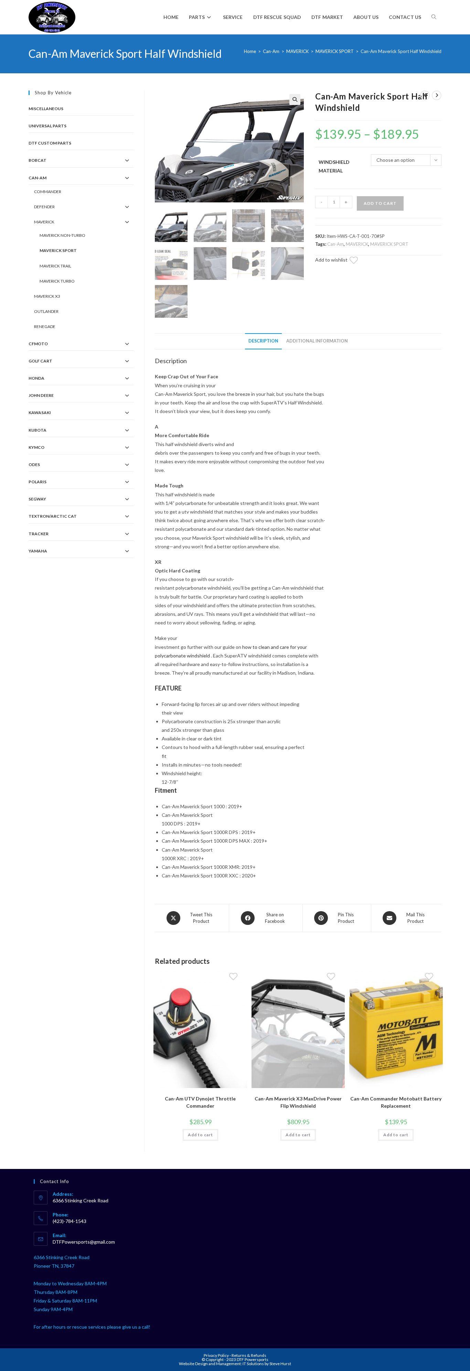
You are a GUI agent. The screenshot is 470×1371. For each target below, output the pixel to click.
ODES (34, 464)
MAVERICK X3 (47, 296)
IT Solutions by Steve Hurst (267, 1363)
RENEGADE (44, 326)
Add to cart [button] (200, 1134)
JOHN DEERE (41, 395)
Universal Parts (47, 125)
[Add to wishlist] (358, 261)
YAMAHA (38, 550)
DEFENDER (44, 206)
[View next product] (436, 95)
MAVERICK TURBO (57, 281)
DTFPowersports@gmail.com (84, 1242)
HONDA (36, 378)
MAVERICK (297, 51)
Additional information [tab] (317, 341)
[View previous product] (425, 95)
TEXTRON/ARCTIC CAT (53, 516)
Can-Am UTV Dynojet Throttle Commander (200, 1102)
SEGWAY (37, 499)
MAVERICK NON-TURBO (62, 235)
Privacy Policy (216, 1355)
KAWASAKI (40, 412)
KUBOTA (37, 430)
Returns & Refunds (249, 1355)
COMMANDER (47, 191)
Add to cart (380, 203)
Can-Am (271, 51)
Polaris (37, 481)
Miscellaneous (46, 108)
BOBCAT (37, 160)
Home (250, 51)
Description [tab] (263, 341)
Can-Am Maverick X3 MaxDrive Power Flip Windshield (298, 1102)
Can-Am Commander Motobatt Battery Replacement (395, 1102)
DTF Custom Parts (50, 143)
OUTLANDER (46, 311)
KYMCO (36, 447)
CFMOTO (38, 343)
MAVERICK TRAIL (55, 265)
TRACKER (39, 533)
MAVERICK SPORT (335, 51)
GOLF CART (40, 360)
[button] (294, 99)
